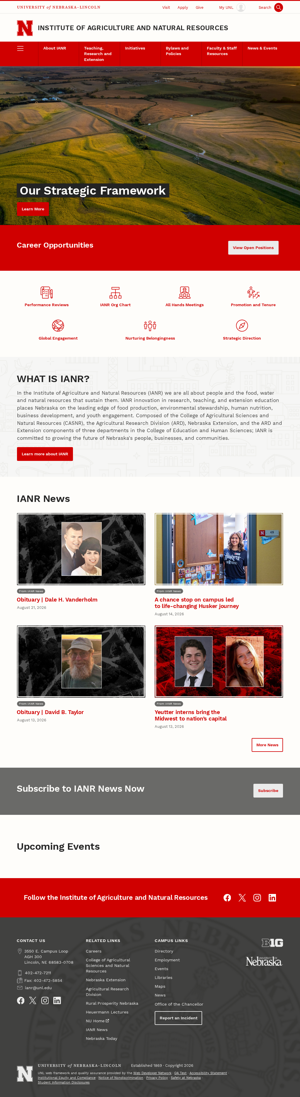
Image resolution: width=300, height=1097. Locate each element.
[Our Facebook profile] (227, 898)
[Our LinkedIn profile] (272, 898)
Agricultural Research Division (107, 992)
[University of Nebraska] (264, 961)
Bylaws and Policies (177, 51)
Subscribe (268, 790)
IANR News (97, 1029)
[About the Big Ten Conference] (272, 942)
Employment (167, 960)
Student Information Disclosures (64, 1082)
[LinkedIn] (57, 1000)
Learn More (33, 209)
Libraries (163, 977)
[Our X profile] (242, 898)
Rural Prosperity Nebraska (112, 1003)
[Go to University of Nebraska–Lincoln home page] (25, 28)
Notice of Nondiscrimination (120, 1078)
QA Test (180, 1073)
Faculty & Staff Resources (222, 51)
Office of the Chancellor (179, 1004)
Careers (93, 951)
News (160, 995)
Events (161, 968)
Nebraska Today (101, 1038)
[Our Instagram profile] (257, 898)
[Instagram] (45, 1000)
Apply (183, 7)
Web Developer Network (152, 1073)
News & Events (262, 48)
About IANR (54, 48)
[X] (33, 1000)
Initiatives (135, 48)
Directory (164, 951)
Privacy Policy (157, 1078)
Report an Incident (178, 1018)
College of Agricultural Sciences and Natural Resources (108, 966)
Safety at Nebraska (186, 1078)
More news (267, 744)
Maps (160, 986)
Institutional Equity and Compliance (67, 1078)
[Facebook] (21, 1000)
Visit (166, 7)
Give (200, 7)
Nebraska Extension (106, 979)
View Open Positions (253, 247)
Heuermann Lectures (107, 1012)
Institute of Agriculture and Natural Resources (133, 28)
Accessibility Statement (208, 1073)
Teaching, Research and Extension (98, 54)
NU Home (95, 1020)
